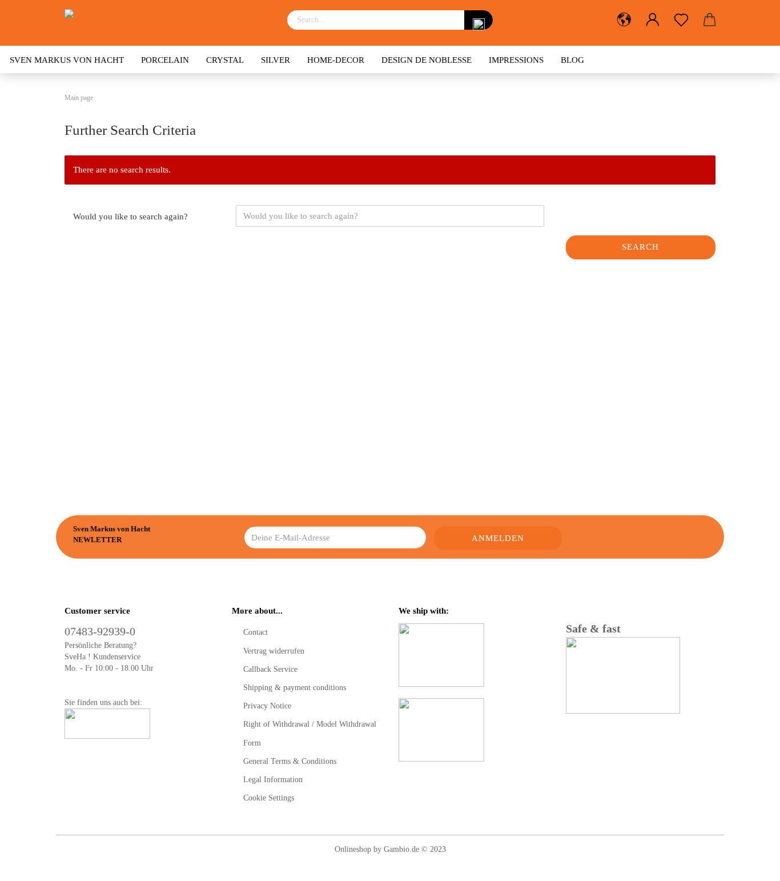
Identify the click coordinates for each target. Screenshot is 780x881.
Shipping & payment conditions (294, 687)
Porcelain (165, 60)
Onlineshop (353, 849)
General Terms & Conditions (289, 761)
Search (640, 246)
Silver (275, 60)
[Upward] (748, 864)
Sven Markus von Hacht (67, 60)
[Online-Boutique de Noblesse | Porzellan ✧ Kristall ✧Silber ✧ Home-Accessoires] (167, 23)
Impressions (516, 60)
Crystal (225, 60)
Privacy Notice (267, 706)
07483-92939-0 (100, 631)
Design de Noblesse (426, 60)
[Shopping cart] (709, 20)
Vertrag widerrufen (273, 651)
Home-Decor (335, 60)
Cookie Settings (268, 798)
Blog (572, 60)
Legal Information (273, 779)
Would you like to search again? (130, 216)
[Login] (652, 20)
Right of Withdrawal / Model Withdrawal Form (309, 733)
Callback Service (270, 669)
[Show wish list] (681, 20)
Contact (255, 632)
